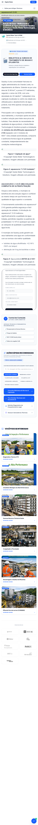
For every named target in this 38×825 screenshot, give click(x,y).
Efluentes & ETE (25, 377)
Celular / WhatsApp (12, 301)
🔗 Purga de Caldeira (11, 333)
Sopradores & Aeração (11, 381)
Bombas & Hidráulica (26, 381)
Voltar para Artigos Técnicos (13, 8)
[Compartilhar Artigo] (34, 8)
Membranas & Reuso (25, 374)
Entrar (33, 2)
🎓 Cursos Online (27, 74)
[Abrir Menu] (2, 2)
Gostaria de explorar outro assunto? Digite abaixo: (19, 365)
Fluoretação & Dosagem (12, 377)
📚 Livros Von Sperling (10, 74)
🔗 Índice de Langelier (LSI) (12, 341)
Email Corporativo (11, 294)
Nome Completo (10, 287)
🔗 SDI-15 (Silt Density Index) (13, 337)
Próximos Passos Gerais (12, 384)
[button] (9, 632)
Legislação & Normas (11, 374)
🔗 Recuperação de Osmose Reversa (15, 329)
